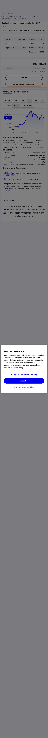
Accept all (24, 381)
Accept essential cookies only (24, 374)
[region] (24, 369)
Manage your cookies (24, 387)
